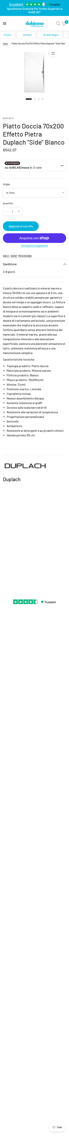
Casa (5, 43)
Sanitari (27, 34)
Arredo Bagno (51, 34)
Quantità (8, 203)
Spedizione (10, 264)
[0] (64, 23)
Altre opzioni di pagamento (34, 245)
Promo (7, 34)
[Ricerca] (58, 23)
